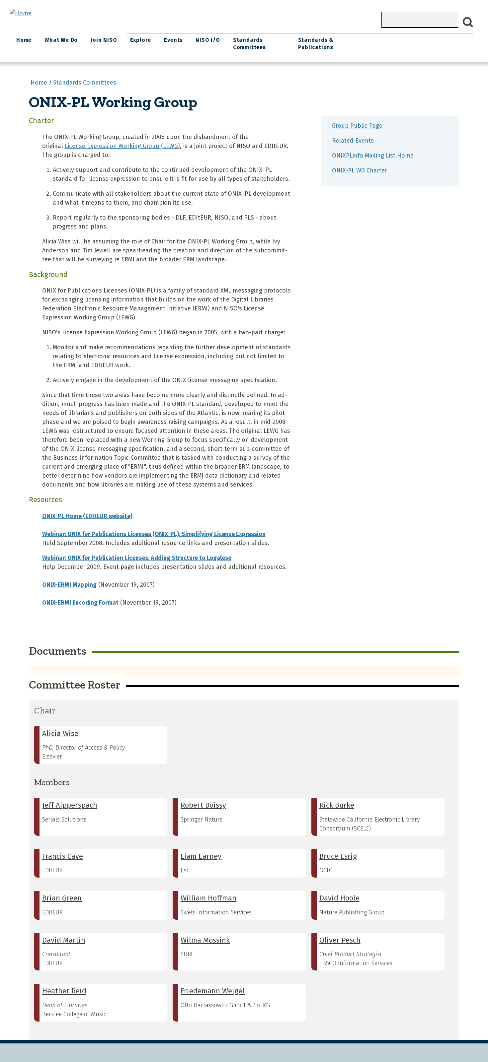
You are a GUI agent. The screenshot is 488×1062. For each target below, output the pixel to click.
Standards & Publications (316, 43)
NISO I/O (208, 40)
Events (173, 40)
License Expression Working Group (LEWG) (122, 146)
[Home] (21, 13)
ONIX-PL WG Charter (359, 170)
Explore (140, 40)
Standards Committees (249, 43)
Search (468, 22)
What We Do (61, 40)
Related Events (353, 140)
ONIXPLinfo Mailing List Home (373, 155)
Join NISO (104, 40)
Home (24, 40)
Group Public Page (357, 125)
